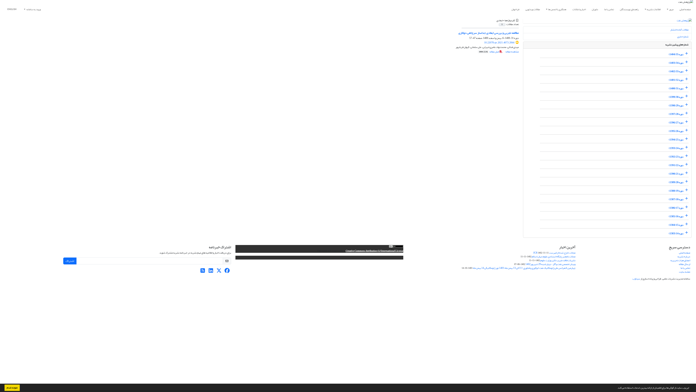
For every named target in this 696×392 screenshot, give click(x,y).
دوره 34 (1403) (676, 62)
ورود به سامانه (33, 9)
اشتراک (70, 261)
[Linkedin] (211, 271)
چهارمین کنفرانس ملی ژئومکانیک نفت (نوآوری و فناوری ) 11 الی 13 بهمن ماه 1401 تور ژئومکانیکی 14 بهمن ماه (524, 268)
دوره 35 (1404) (676, 54)
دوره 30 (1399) (676, 97)
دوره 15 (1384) (676, 224)
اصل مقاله (489, 51)
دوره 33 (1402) (676, 71)
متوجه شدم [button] (12, 387)
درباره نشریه (684, 256)
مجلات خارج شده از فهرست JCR (554, 252)
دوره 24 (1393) (676, 148)
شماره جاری (683, 36)
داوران (595, 9)
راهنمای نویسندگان (629, 9)
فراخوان (515, 9)
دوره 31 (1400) (676, 88)
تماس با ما (609, 9)
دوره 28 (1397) (676, 114)
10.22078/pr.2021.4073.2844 (499, 42)
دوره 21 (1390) (676, 173)
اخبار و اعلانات (579, 9)
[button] (616, 388)
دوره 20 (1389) (676, 182)
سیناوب (636, 278)
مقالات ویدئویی (532, 9)
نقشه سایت (684, 271)
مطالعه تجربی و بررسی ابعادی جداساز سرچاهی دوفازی (488, 33)
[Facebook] (227, 271)
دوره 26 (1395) (676, 131)
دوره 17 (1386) (676, 207)
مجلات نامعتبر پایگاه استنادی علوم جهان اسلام (553, 256)
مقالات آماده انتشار (679, 29)
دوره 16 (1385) (676, 216)
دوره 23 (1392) (676, 156)
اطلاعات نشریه (654, 9)
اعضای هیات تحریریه (680, 260)
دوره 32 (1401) (676, 79)
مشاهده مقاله (512, 51)
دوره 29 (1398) (676, 105)
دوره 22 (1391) (676, 165)
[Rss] (203, 271)
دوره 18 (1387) (676, 199)
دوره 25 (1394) (676, 139)
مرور (671, 9)
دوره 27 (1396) (676, 122)
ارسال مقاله (684, 264)
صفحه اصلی (685, 9)
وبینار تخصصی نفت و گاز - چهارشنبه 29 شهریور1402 (550, 264)
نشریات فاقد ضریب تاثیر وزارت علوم (557, 260)
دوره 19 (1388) (676, 190)
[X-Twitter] (219, 271)
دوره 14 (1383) (676, 233)
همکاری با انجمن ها (557, 9)
